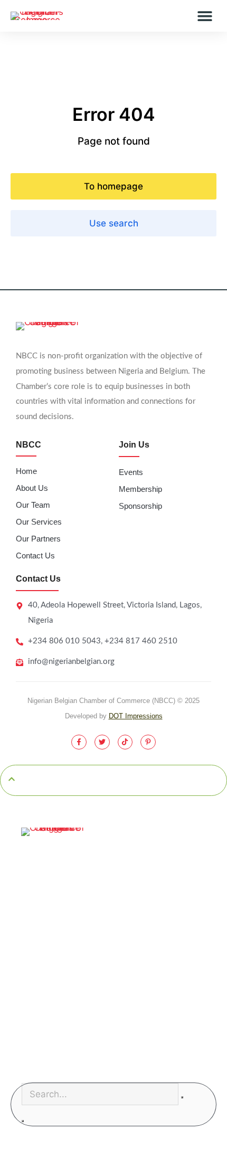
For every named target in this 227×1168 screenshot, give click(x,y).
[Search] (23, 1121)
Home (26, 471)
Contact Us (35, 555)
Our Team (33, 504)
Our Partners (38, 538)
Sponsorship (140, 505)
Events (131, 472)
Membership (140, 489)
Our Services (39, 521)
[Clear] (182, 1097)
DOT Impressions (136, 716)
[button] (204, 16)
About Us (32, 487)
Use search (113, 223)
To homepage (113, 186)
